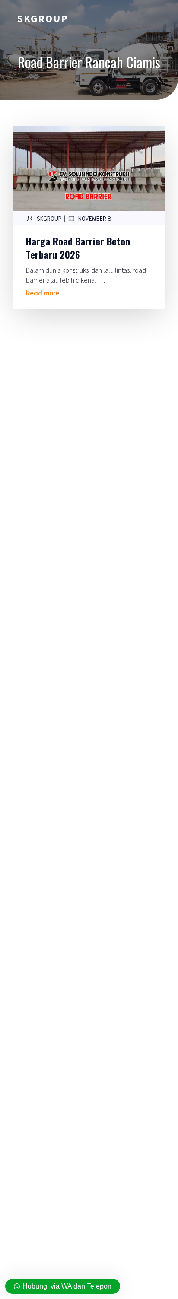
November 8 (94, 218)
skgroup (49, 218)
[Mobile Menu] (158, 18)
